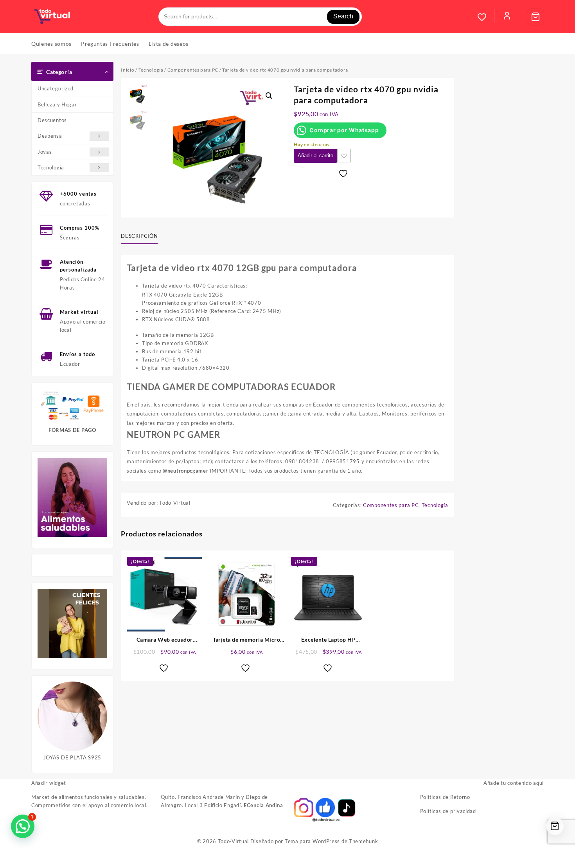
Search (343, 16)
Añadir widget (48, 783)
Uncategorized (56, 88)
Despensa (50, 136)
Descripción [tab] (139, 236)
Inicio (127, 70)
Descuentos (52, 120)
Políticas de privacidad (448, 811)
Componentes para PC (192, 70)
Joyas (45, 152)
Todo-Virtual (233, 841)
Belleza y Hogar (57, 104)
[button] (269, 96)
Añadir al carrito (315, 155)
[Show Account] (507, 17)
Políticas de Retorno (445, 797)
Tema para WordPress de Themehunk (331, 841)
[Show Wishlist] (485, 17)
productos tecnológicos (200, 452)
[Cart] (535, 17)
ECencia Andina (263, 805)
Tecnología (51, 167)
